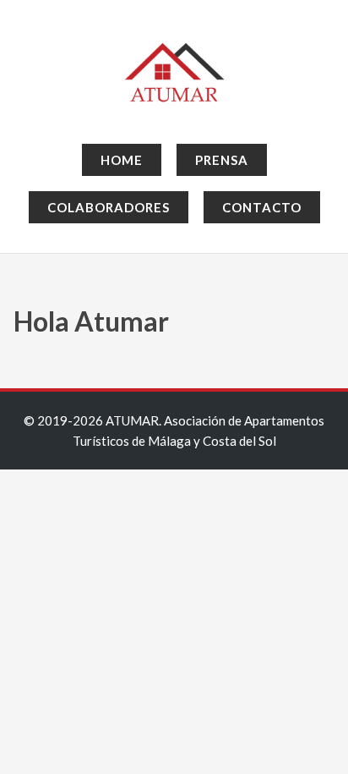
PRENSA (221, 159)
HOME (122, 159)
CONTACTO (262, 207)
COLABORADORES (108, 207)
